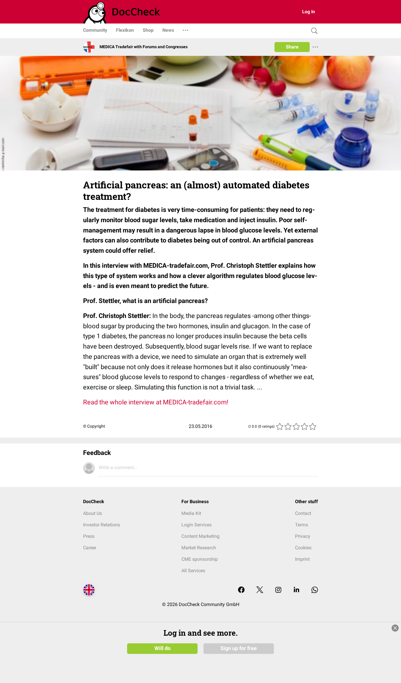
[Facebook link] (241, 590)
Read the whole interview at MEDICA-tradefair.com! (155, 402)
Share (292, 47)
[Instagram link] (278, 590)
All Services (193, 570)
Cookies (303, 547)
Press (89, 536)
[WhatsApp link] (314, 590)
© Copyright (94, 426)
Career (89, 547)
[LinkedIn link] (296, 590)
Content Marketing (200, 536)
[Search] (313, 31)
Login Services (196, 525)
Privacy (302, 536)
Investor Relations (101, 525)
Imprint (302, 559)
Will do (162, 648)
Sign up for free (238, 648)
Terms (301, 525)
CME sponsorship (199, 559)
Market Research (198, 547)
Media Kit (191, 513)
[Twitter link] (259, 590)
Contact (303, 513)
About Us (92, 513)
